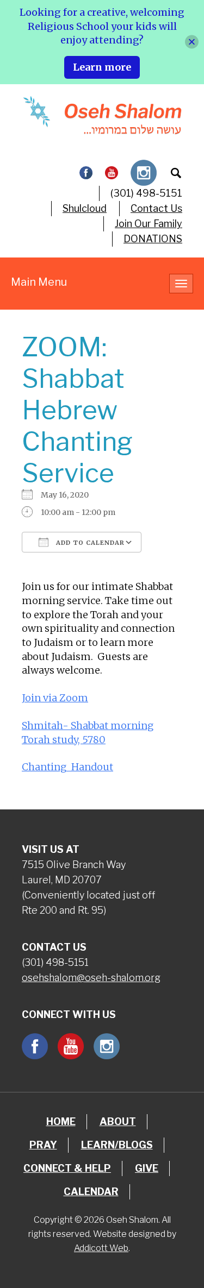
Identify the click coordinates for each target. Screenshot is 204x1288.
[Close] (192, 42)
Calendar (91, 1191)
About (118, 1121)
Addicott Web (101, 1248)
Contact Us (156, 208)
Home (61, 1121)
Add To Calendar (89, 542)
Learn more (102, 67)
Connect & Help (67, 1168)
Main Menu (39, 281)
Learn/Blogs (117, 1145)
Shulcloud (85, 208)
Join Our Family (148, 223)
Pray (43, 1145)
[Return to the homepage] (102, 115)
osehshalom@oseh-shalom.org (91, 977)
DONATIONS (152, 238)
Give (146, 1168)
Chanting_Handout (67, 767)
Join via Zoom (55, 698)
